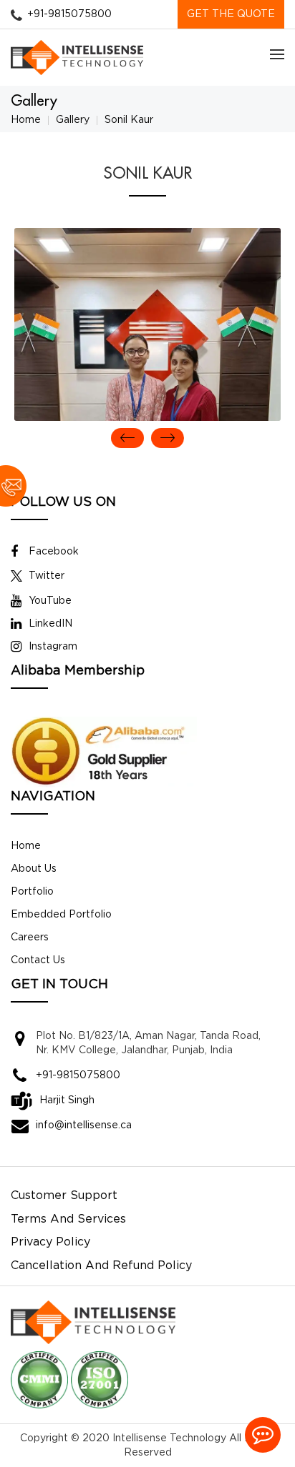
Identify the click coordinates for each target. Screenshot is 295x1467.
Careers (30, 937)
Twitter (46, 576)
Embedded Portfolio (61, 914)
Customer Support (64, 1195)
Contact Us (38, 960)
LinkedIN (50, 624)
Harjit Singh (67, 1100)
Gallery (73, 120)
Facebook (54, 551)
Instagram (53, 646)
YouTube (50, 601)
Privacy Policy (50, 1242)
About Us (34, 869)
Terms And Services (68, 1219)
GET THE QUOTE (231, 14)
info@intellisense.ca (84, 1125)
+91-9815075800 (69, 14)
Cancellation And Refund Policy (101, 1265)
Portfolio (32, 891)
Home (26, 120)
